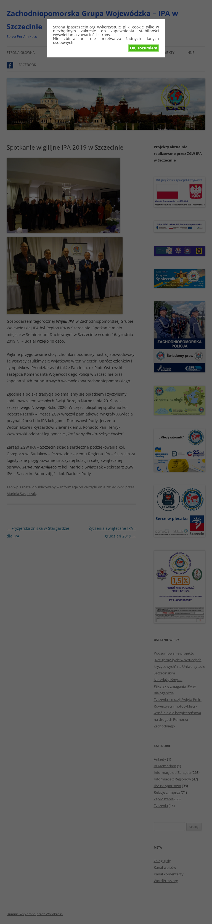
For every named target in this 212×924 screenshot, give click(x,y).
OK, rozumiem (143, 48)
